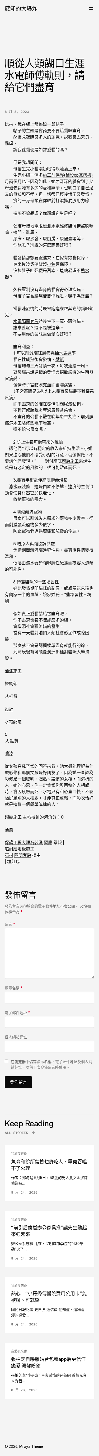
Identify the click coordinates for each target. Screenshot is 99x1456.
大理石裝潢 (32, 842)
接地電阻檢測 (38, 226)
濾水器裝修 (19, 486)
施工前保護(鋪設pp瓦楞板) (68, 175)
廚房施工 (70, 461)
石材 (9, 855)
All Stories (16, 1133)
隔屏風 (11, 798)
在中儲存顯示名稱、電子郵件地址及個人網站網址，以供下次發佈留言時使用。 (51, 1064)
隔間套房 (22, 855)
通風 (9, 829)
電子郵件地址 (17, 1012)
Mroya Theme (31, 1446)
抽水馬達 (63, 353)
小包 (51, 264)
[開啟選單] (91, 8)
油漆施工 (13, 670)
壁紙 (59, 359)
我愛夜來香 (19, 1154)
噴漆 (9, 753)
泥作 (72, 632)
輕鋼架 (11, 683)
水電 (47, 791)
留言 (10, 924)
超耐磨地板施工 (19, 848)
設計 (9, 709)
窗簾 (48, 842)
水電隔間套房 (26, 321)
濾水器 (32, 562)
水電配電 (13, 721)
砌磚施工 (13, 817)
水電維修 (59, 226)
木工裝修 (21, 423)
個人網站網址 (16, 1037)
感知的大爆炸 (21, 8)
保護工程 (13, 842)
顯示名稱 (13, 988)
